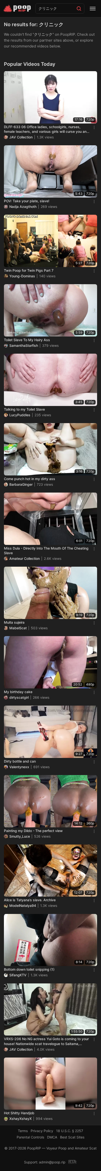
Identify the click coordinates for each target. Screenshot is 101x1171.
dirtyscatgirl (19, 697)
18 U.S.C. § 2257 (69, 1131)
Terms (23, 1131)
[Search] (79, 8)
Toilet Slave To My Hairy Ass (27, 340)
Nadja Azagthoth (23, 206)
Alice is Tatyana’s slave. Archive (30, 900)
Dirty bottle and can (20, 761)
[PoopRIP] (17, 8)
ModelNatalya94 (22, 905)
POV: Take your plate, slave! (26, 201)
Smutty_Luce (19, 836)
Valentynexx (19, 767)
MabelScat (18, 628)
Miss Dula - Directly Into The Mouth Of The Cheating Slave (46, 550)
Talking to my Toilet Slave (24, 409)
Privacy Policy (42, 1131)
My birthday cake (18, 692)
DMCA (52, 1137)
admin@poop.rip (52, 1162)
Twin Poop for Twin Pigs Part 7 (28, 270)
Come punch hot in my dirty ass (29, 479)
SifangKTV (17, 975)
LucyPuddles (19, 415)
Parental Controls (30, 1137)
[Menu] (92, 8)
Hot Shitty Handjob (19, 1113)
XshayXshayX (20, 1118)
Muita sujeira (14, 622)
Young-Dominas (22, 276)
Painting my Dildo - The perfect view (33, 831)
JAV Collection (21, 137)
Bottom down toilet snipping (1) (29, 969)
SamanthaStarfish (23, 345)
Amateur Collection (24, 558)
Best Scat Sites (72, 1137)
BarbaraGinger (21, 484)
